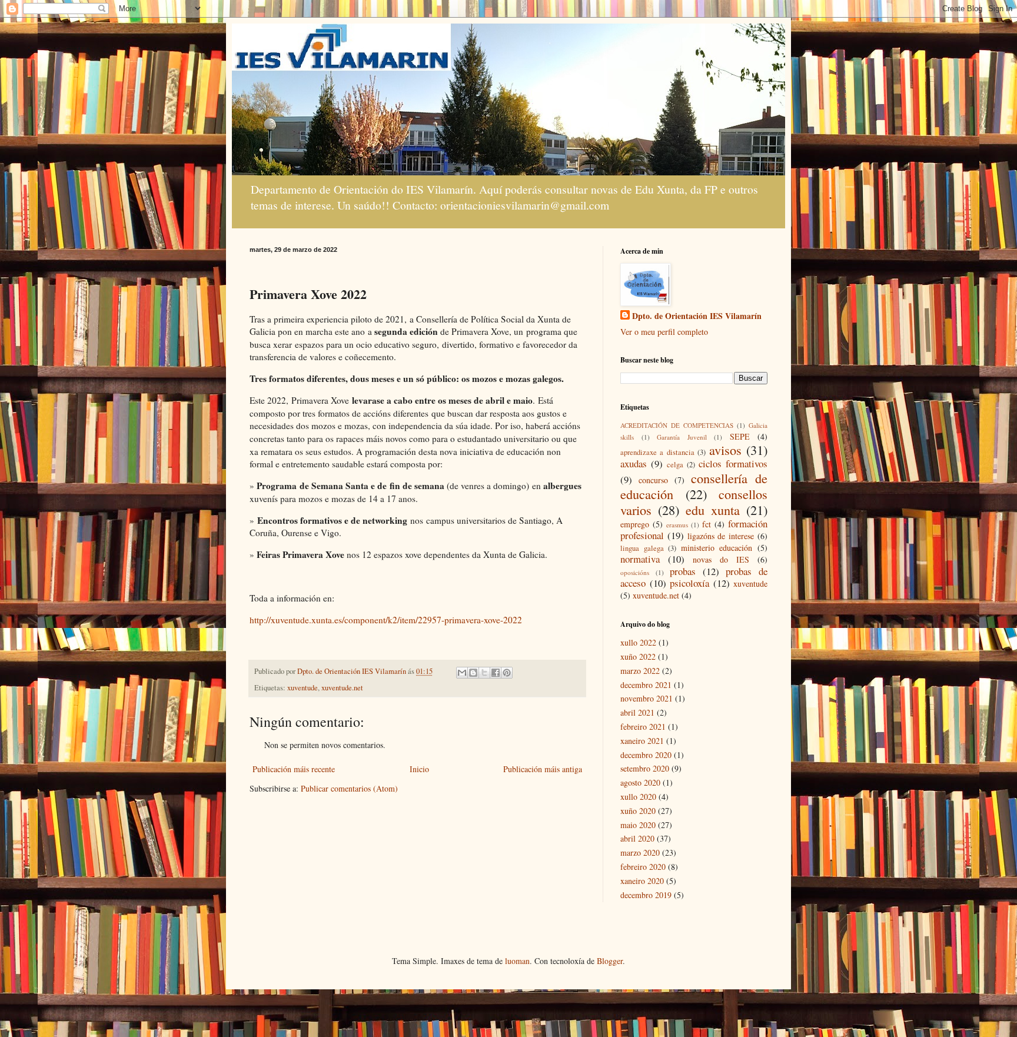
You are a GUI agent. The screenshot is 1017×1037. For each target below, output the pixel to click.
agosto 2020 (640, 782)
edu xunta (713, 509)
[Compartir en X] (484, 673)
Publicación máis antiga (542, 769)
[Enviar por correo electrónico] (462, 673)
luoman (517, 960)
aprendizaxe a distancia (657, 452)
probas (683, 571)
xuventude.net (342, 688)
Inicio (419, 769)
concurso (653, 480)
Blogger (610, 960)
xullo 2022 (638, 642)
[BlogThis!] (473, 673)
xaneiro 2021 (642, 740)
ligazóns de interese (721, 535)
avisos (725, 449)
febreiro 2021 (643, 726)
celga (675, 465)
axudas (633, 463)
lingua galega (642, 548)
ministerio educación (717, 547)
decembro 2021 (646, 684)
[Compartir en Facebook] (495, 673)
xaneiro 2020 (642, 880)
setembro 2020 (644, 768)
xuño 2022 (638, 656)
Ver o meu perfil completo (664, 331)
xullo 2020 (638, 796)
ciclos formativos (733, 463)
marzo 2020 (640, 852)
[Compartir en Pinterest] (507, 673)
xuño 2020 (638, 810)
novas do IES (721, 559)
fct (706, 524)
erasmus (677, 524)
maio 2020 (638, 824)
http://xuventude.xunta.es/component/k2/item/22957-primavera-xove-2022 (386, 620)
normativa (640, 559)
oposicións (634, 572)
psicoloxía (689, 583)
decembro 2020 (646, 754)
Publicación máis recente (293, 769)
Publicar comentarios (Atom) (349, 788)
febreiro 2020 (643, 866)
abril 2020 (637, 838)
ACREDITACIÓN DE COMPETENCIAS (676, 425)
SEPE (740, 436)
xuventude (302, 688)
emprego (634, 524)
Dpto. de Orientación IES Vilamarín (697, 316)
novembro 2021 (646, 698)
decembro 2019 (646, 894)
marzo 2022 (640, 670)
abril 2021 (637, 712)
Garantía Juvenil (682, 437)
